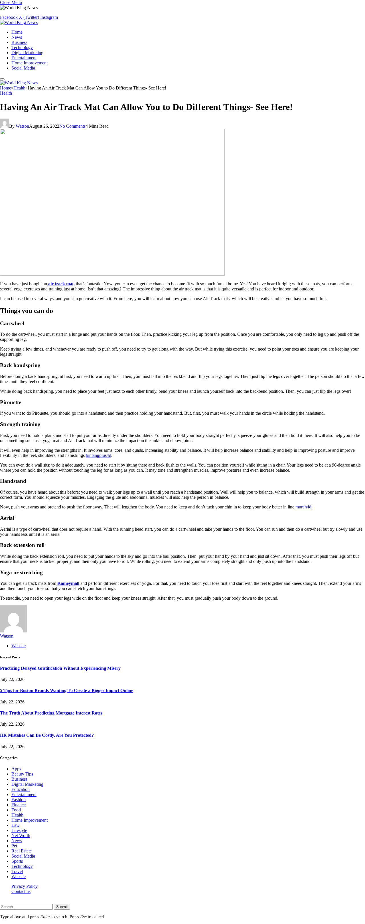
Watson (22, 126)
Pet (14, 845)
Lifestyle (19, 830)
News (16, 37)
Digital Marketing (27, 52)
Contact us (21, 891)
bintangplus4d (98, 455)
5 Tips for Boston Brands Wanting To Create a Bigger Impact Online (66, 690)
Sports (17, 861)
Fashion (18, 799)
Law (15, 825)
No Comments (72, 126)
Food (16, 809)
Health (6, 93)
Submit (62, 907)
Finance (18, 804)
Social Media (23, 68)
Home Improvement (29, 62)
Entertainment (23, 57)
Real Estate (21, 850)
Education (20, 789)
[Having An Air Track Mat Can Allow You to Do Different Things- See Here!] (112, 274)
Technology (22, 47)
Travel (17, 871)
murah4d (303, 506)
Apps (16, 768)
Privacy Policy (24, 886)
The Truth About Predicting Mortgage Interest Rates (51, 713)
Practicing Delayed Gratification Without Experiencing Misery (60, 668)
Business (19, 42)
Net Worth (20, 835)
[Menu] (2, 79)
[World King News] (19, 22)
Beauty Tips (22, 774)
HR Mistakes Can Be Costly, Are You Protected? (47, 735)
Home (17, 32)
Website (18, 876)
